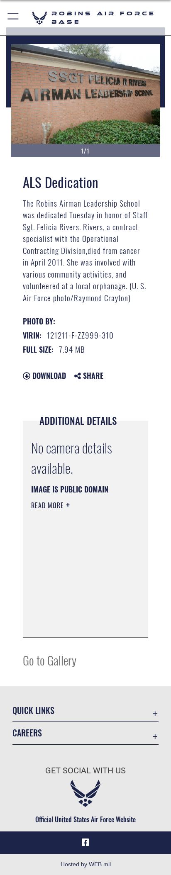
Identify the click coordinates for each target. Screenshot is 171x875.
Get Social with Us (85, 770)
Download (48, 375)
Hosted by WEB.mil (86, 864)
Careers (27, 733)
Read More (48, 505)
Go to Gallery (49, 660)
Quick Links (33, 710)
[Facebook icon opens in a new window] (85, 842)
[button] (13, 17)
